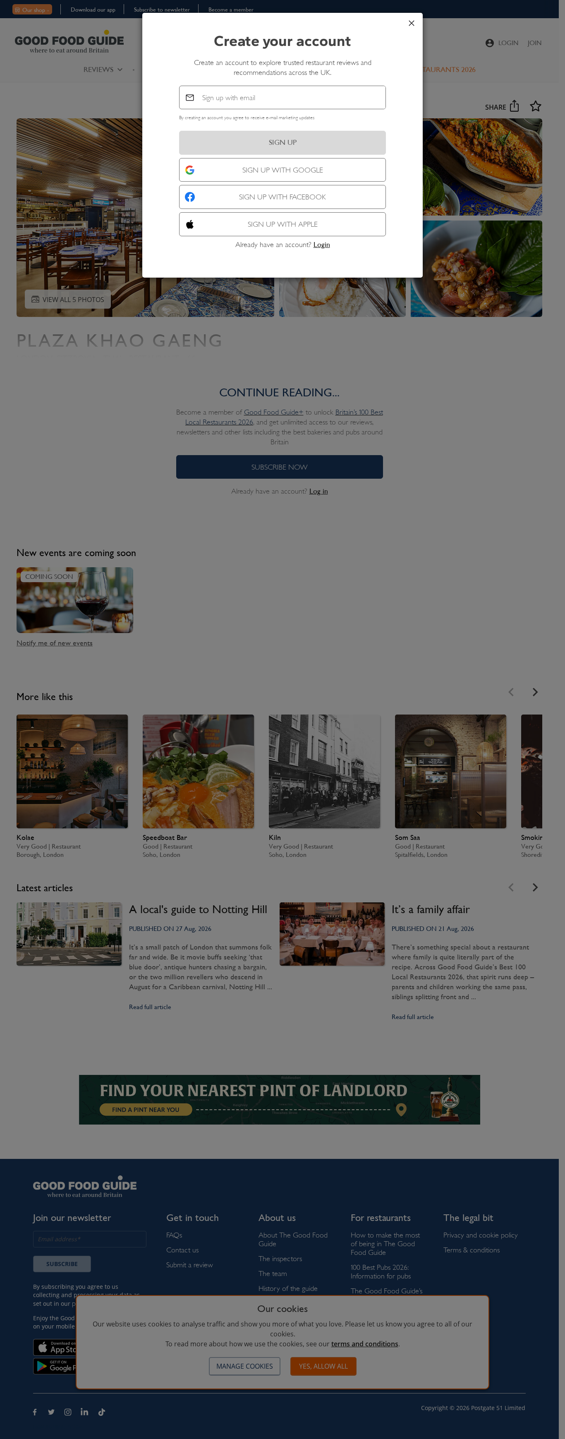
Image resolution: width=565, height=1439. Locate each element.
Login (322, 244)
